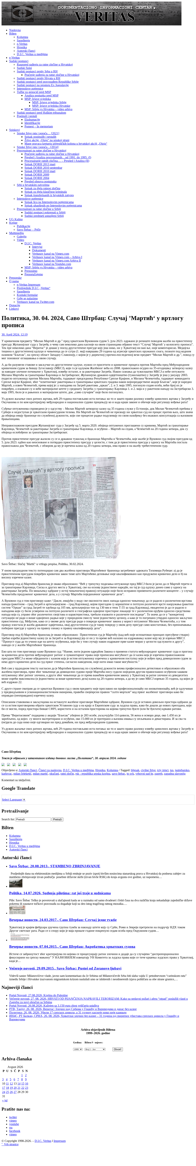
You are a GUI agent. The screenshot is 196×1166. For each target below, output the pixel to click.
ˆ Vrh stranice (10, 1144)
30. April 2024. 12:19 (15, 334)
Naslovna (15, 30)
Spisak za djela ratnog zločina (42, 188)
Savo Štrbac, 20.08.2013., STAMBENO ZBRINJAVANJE (54, 866)
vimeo (13, 1120)
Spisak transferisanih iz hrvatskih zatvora (49, 195)
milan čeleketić (22, 773)
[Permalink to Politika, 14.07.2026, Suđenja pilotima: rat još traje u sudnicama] (15, 886)
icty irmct (162, 770)
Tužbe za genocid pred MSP (34, 92)
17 (3, 1087)
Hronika (22, 47)
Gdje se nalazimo (27, 298)
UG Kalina (16, 219)
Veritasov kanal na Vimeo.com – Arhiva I (57, 257)
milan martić (40, 773)
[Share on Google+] (15, 765)
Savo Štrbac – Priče (29, 229)
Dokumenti (39, 250)
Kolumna (22, 37)
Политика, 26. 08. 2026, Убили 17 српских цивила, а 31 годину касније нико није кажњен (68, 1012)
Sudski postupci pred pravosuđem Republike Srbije (48, 81)
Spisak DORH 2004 (36, 178)
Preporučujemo (33, 274)
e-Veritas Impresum (28, 284)
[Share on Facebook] (4, 765)
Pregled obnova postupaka (40, 181)
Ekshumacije (32, 119)
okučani (54, 773)
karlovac (7, 773)
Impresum (60, 1140)
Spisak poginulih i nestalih (40, 136)
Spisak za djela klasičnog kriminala (45, 191)
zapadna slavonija (174, 773)
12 (11, 1083)
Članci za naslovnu (49, 770)
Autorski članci (26, 50)
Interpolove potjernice (30, 88)
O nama (14, 281)
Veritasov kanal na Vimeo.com (50, 253)
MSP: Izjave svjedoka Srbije (49, 102)
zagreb (158, 773)
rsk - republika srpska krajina (92, 773)
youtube (14, 1124)
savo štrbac (118, 773)
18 (7, 1087)
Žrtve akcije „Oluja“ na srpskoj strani (46, 140)
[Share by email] (26, 765)
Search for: (8, 819)
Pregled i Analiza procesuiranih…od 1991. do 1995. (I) (57, 157)
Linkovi (14, 308)
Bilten (12, 33)
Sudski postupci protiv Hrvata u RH (38, 78)
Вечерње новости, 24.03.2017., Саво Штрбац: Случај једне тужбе (63, 920)
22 (22, 1087)
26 (11, 1092)
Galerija (21, 236)
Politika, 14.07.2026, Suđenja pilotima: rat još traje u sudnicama (60, 893)
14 (18, 1083)
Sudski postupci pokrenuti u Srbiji (44, 212)
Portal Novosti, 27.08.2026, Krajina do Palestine (38, 995)
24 (3, 1092)
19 (11, 1087)
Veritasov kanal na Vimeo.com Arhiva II (56, 260)
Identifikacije (32, 123)
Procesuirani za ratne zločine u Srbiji (39, 209)
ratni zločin (67, 773)
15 (22, 1083)
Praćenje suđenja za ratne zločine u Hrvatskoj (51, 74)
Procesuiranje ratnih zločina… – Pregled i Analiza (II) (56, 160)
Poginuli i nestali (27, 116)
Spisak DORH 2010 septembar (43, 167)
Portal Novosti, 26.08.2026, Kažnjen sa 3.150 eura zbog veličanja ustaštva (54, 1005)
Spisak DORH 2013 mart (39, 164)
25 (7, 1092)
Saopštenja (23, 40)
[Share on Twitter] (9, 765)
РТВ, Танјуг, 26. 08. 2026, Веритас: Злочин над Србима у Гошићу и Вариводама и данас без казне (73, 1009)
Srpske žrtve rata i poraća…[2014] (37, 147)
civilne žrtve (148, 770)
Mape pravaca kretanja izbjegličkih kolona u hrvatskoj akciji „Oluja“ (65, 143)
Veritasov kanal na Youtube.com (51, 264)
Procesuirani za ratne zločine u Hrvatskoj (41, 150)
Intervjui (37, 246)
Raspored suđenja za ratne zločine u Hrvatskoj (45, 64)
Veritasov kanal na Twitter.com (35, 301)
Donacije (14, 305)
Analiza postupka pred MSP (41, 95)
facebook (14, 1131)
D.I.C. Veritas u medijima (32, 54)
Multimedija (16, 233)
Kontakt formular (27, 295)
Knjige (13, 222)
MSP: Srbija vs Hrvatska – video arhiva (48, 109)
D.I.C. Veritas (32, 243)
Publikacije (23, 226)
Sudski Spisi (24, 68)
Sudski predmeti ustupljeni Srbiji (44, 215)
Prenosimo (30, 270)
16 (26, 1083)
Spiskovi (14, 129)
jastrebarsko (182, 770)
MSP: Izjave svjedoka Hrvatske (51, 105)
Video (20, 240)
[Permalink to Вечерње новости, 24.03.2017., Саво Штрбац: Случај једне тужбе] (17, 913)
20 (15, 1087)
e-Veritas (22, 43)
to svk (130, 773)
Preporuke (15, 277)
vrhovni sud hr (144, 773)
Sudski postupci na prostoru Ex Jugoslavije (43, 85)
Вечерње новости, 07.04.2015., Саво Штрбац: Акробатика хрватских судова (72, 947)
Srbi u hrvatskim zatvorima (33, 184)
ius (171, 770)
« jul (4, 1100)
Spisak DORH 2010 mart (39, 171)
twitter (13, 1117)
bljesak (135, 770)
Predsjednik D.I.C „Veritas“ (33, 288)
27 (15, 1092)
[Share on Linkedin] (20, 765)
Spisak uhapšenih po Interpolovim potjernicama (53, 205)
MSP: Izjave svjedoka (37, 99)
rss (10, 1127)
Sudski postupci (18, 61)
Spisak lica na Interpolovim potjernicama (49, 202)
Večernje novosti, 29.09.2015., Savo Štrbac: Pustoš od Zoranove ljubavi (65, 968)
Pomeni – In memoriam (38, 126)
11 (7, 1083)
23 (26, 1087)
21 (18, 1087)
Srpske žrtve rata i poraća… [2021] (38, 133)
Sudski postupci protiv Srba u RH (37, 71)
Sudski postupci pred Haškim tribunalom (41, 112)
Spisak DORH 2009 (36, 174)
